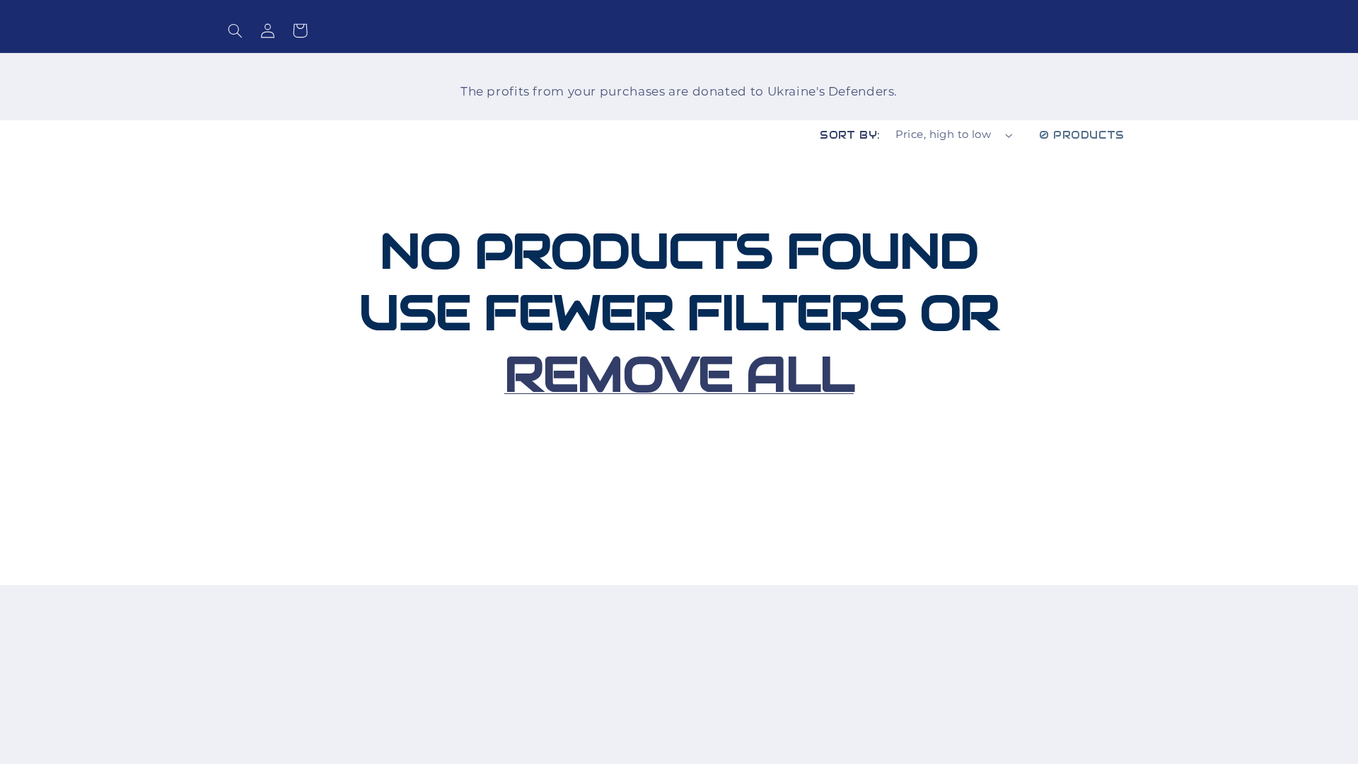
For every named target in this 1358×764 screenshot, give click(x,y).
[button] (235, 30)
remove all (679, 374)
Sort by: (850, 134)
